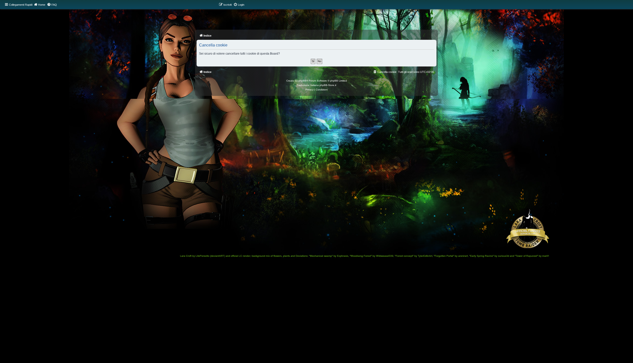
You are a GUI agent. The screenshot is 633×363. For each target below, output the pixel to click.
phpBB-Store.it (327, 85)
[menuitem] (52, 5)
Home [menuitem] (41, 4)
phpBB (302, 80)
